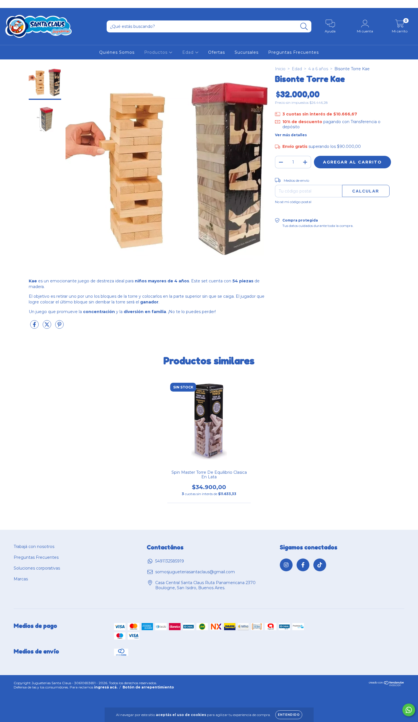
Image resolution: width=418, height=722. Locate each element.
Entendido (289, 715)
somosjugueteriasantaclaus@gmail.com (195, 571)
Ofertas (216, 52)
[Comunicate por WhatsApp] (408, 710)
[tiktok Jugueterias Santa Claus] (25, 4)
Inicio (280, 68)
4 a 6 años (318, 68)
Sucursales (246, 52)
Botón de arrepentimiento (148, 687)
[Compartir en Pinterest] (59, 326)
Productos (156, 52)
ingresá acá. (105, 687)
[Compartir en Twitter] (47, 326)
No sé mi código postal (293, 202)
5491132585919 (169, 561)
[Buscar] (304, 26)
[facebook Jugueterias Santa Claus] (17, 4)
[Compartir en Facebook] (35, 326)
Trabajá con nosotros (34, 546)
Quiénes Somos (116, 52)
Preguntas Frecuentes (293, 52)
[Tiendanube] (386, 685)
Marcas (21, 579)
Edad (188, 52)
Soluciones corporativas (37, 568)
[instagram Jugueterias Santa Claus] (8, 4)
